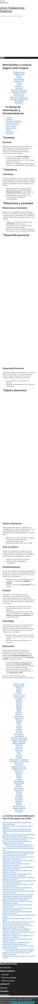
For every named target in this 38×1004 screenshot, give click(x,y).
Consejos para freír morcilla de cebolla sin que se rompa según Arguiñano (18, 885)
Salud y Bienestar (12, 124)
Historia (19, 732)
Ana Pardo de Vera (12, 231)
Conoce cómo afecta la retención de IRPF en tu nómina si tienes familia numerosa (17, 842)
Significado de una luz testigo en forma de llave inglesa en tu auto (17, 905)
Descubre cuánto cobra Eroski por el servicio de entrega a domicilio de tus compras (18, 926)
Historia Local (19, 95)
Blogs (19, 711)
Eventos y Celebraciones (19, 99)
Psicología (9, 131)
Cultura (19, 689)
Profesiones (19, 718)
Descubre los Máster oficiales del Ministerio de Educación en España (17, 871)
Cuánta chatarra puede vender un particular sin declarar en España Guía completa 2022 (17, 898)
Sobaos (19, 707)
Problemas (19, 765)
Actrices (19, 747)
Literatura (9, 119)
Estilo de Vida (19, 686)
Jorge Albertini (30, 165)
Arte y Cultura (11, 126)
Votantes (19, 700)
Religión (19, 804)
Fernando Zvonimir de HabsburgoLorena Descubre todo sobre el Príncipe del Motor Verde (18, 835)
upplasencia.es (5, 995)
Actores (19, 722)
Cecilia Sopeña (26, 188)
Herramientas (19, 783)
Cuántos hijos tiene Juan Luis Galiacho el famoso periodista (18, 826)
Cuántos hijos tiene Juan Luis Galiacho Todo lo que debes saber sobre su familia (19, 857)
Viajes (19, 85)
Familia (8, 130)
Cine (19, 725)
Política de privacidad (8, 977)
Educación (9, 133)
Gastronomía (19, 81)
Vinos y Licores (19, 696)
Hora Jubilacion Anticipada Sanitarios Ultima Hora (19, 851)
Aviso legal (5, 974)
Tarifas (19, 729)
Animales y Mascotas (19, 92)
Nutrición (19, 88)
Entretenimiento (11, 128)
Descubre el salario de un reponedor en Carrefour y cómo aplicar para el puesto (19, 933)
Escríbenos (3, 988)
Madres (19, 786)
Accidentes (19, 103)
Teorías (19, 794)
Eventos (9, 117)
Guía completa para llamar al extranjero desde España (17, 919)
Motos (19, 693)
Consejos (19, 797)
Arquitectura (19, 736)
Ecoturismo (19, 772)
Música (19, 704)
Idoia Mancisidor (5, 967)
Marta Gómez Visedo (19, 195)
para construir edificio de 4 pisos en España (19, 951)
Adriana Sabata (20, 227)
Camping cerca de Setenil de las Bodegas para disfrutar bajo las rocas (17, 912)
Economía (19, 812)
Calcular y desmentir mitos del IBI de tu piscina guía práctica (19, 957)
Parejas (19, 758)
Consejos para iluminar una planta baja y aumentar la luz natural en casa (18, 891)
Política (19, 776)
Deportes (19, 750)
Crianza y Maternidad (19, 740)
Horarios (19, 714)
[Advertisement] (19, 37)
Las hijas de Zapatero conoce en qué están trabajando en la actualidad (16, 864)
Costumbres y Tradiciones (19, 761)
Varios (19, 77)
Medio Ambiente (19, 808)
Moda (19, 779)
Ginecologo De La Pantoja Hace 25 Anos (19, 846)
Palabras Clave (19, 74)
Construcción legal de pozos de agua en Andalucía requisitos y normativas (18, 878)
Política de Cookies (7, 980)
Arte (19, 754)
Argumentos (19, 790)
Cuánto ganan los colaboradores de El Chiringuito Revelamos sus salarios (18, 946)
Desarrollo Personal (12, 123)
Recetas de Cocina (19, 768)
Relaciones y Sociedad (13, 121)
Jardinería (19, 801)
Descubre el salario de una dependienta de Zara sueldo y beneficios (18, 939)
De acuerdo (16, 1003)
